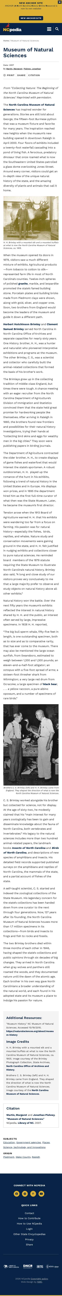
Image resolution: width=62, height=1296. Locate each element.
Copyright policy (39, 1278)
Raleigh (36, 1157)
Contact (29, 1213)
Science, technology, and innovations (24, 1147)
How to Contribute (29, 1218)
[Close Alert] (60, 2)
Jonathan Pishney (44, 1115)
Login (29, 1228)
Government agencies (28, 1142)
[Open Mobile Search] (56, 29)
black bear (50, 684)
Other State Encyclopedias (29, 1234)
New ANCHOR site (31, 18)
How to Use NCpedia (29, 1223)
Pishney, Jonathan (32, 69)
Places (46, 1142)
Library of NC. (26, 1122)
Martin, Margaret (14, 69)
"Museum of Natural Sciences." (25, 1118)
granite (23, 283)
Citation (34, 75)
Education (9, 1142)
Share (21, 75)
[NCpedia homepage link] (12, 27)
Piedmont (9, 1157)
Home (6, 41)
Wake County (23, 1157)
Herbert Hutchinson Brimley (21, 324)
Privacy (29, 1239)
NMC (39, 1282)
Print (11, 75)
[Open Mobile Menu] (49, 29)
